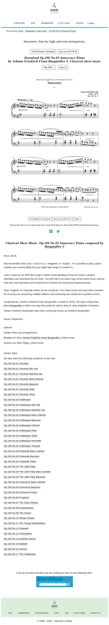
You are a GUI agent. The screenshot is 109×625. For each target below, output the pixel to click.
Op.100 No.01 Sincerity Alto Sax (21, 368)
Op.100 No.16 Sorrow (15, 549)
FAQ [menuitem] (10, 613)
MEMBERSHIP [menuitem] (47, 23)
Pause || (63, 67)
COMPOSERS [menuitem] (19, 23)
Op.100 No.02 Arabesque (17, 399)
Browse (8, 337)
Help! (77, 219)
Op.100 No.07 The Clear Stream (21, 502)
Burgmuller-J (54, 246)
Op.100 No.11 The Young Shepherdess (24, 523)
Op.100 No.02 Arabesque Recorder (22, 440)
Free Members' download (40, 219)
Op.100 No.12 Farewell (16, 528)
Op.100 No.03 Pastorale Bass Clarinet (24, 451)
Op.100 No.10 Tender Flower (19, 518)
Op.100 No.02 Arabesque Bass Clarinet (25, 415)
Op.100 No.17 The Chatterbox (20, 554)
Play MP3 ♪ (49, 67)
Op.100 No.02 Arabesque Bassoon (22, 420)
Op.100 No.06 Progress (16, 497)
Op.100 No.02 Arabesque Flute (20, 430)
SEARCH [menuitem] (79, 23)
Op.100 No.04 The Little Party (19, 466)
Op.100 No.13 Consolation (18, 533)
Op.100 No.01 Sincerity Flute (19, 389)
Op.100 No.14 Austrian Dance (19, 538)
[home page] (54, 7)
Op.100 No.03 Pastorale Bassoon (21, 456)
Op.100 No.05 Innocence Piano (20, 492)
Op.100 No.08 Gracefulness (18, 508)
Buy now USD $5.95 (68, 51)
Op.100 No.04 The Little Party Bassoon (24, 477)
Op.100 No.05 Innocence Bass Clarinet (24, 482)
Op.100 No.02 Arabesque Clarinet (22, 425)
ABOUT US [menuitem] (96, 613)
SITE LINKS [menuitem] (65, 23)
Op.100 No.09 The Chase (17, 513)
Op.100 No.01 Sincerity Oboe (19, 394)
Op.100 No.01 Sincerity (16, 363)
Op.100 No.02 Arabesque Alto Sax (22, 404)
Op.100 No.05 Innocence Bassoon (22, 487)
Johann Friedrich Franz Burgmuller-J (42, 337)
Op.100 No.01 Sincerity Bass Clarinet (23, 379)
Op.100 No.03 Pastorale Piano (20, 461)
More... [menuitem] (92, 23)
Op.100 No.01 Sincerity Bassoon (21, 384)
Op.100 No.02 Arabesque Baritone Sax (24, 410)
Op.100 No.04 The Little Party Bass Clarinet (27, 471)
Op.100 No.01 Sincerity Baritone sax (23, 374)
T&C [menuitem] (67, 613)
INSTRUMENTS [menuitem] (41, 613)
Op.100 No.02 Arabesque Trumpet (22, 446)
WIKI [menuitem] (33, 23)
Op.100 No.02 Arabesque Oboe (20, 435)
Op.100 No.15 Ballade (15, 544)
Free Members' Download (43, 51)
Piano (26, 343)
